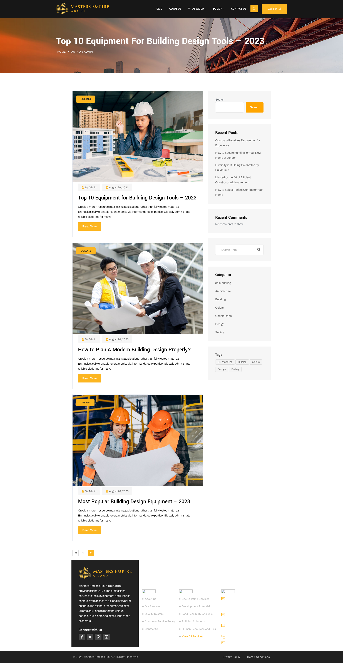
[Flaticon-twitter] (90, 637)
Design (85, 402)
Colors (86, 250)
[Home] (82, 9)
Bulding (242, 361)
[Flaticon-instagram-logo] (106, 637)
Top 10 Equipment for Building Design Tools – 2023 (137, 197)
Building (220, 299)
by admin (90, 187)
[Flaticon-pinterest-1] (98, 637)
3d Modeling (223, 282)
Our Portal (274, 8)
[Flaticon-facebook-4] (82, 637)
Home (158, 9)
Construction (223, 315)
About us (175, 9)
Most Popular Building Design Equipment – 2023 (134, 501)
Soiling (86, 99)
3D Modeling (225, 361)
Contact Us (238, 9)
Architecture (223, 291)
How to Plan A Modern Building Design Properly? (134, 349)
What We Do (196, 9)
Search (219, 99)
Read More (89, 226)
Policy (217, 9)
